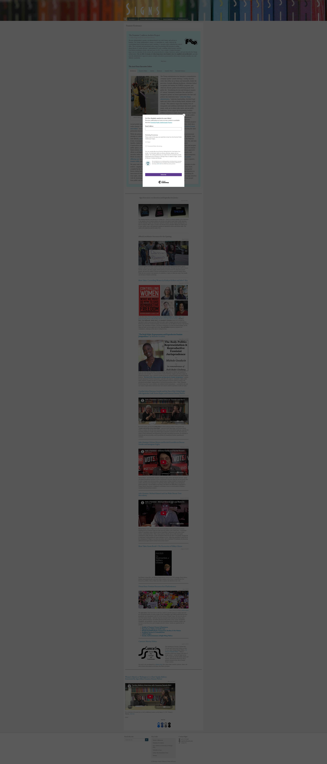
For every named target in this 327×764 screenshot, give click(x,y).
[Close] (184, 115)
